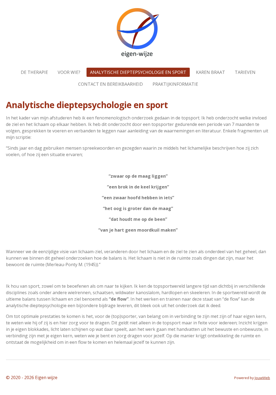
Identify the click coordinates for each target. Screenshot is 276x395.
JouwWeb (262, 377)
